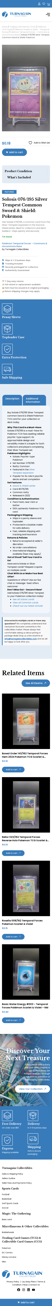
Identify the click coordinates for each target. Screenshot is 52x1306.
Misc (4, 1261)
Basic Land (7, 1219)
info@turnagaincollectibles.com (21, 638)
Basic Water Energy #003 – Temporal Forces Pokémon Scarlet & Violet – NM (25, 1005)
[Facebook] (18, 1289)
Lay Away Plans (29, 1281)
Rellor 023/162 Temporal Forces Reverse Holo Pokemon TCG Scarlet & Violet (24, 840)
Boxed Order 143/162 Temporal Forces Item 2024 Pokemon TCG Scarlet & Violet (25, 757)
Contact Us (34, 1284)
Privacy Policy (13, 1281)
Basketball (6, 1199)
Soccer (5, 1207)
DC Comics (7, 1252)
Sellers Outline (8, 1178)
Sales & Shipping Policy (12, 1174)
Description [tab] (12, 398)
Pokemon (6, 1248)
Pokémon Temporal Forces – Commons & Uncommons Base (25, 33)
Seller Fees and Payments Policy (17, 1183)
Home (5, 26)
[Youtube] (33, 1289)
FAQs (25, 1284)
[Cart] (48, 4)
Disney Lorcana (9, 1257)
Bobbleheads (8, 1232)
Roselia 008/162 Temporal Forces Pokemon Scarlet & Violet (22, 922)
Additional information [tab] (33, 400)
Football (5, 1194)
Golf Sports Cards (10, 1203)
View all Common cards (25, 602)
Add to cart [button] (11, 769)
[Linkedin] (28, 1289)
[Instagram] (23, 1289)
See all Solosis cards (23, 599)
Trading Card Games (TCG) (23, 26)
